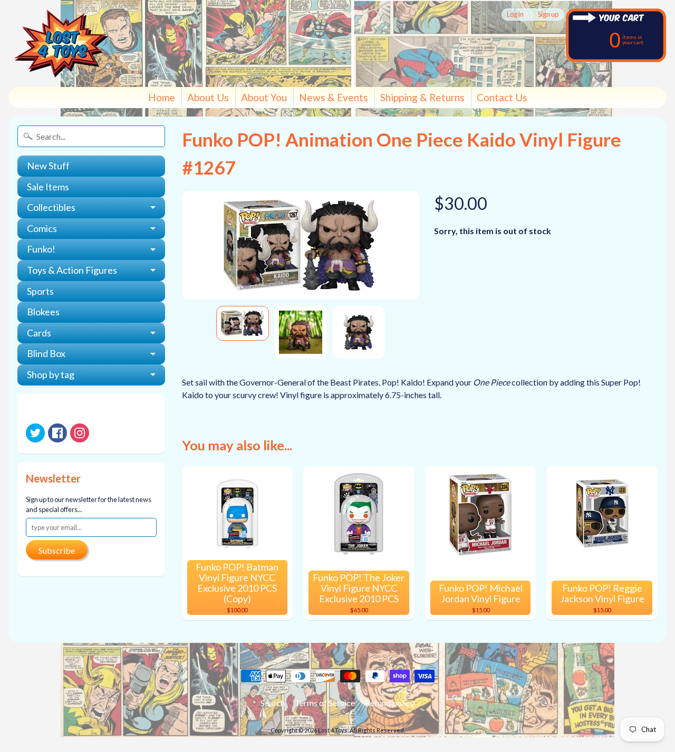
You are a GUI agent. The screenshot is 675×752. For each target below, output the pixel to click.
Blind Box (46, 353)
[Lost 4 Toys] (61, 43)
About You (264, 97)
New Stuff (48, 165)
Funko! (41, 249)
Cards (39, 333)
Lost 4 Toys (333, 730)
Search (273, 703)
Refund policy (389, 703)
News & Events (333, 97)
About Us (208, 97)
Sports (40, 291)
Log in (515, 14)
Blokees (43, 311)
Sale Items (48, 186)
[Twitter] (35, 432)
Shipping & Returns (422, 97)
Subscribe (56, 550)
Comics (42, 228)
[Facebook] (57, 432)
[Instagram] (79, 432)
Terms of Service (325, 703)
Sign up (548, 14)
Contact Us (502, 97)
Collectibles (51, 207)
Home (161, 97)
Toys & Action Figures (72, 270)
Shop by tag (50, 374)
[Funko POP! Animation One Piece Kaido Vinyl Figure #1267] (242, 323)
